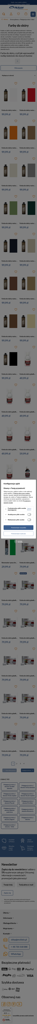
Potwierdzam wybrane (18, 533)
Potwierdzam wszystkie (18, 527)
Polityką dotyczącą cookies (21, 493)
